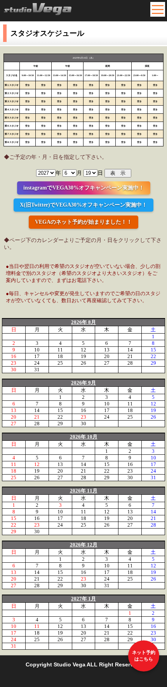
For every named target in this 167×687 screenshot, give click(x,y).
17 (37, 356)
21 (130, 356)
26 (83, 363)
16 (13, 356)
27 (107, 363)
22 (153, 356)
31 (37, 369)
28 (130, 363)
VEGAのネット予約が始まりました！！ (83, 222)
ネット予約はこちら (143, 656)
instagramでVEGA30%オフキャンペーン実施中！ (83, 188)
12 (83, 350)
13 (107, 350)
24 (37, 363)
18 (60, 356)
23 (13, 363)
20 (107, 356)
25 (60, 363)
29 (153, 363)
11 (60, 350)
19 (83, 356)
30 (13, 369)
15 (153, 350)
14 (130, 350)
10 (37, 350)
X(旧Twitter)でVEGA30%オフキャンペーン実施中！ (83, 205)
